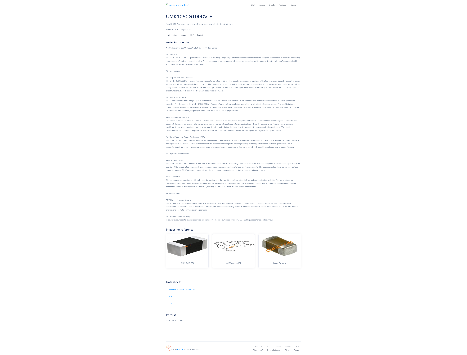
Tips (255, 350)
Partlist (200, 35)
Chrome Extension (274, 350)
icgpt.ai (180, 349)
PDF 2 (171, 296)
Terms (296, 350)
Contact (278, 346)
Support (288, 346)
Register (283, 5)
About (262, 5)
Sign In (272, 5)
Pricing (268, 346)
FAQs (297, 346)
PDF (191, 35)
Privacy (287, 350)
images (184, 35)
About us (258, 346)
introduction (172, 35)
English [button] (294, 5)
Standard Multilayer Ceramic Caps (182, 289)
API (261, 350)
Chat (253, 5)
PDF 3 (171, 303)
